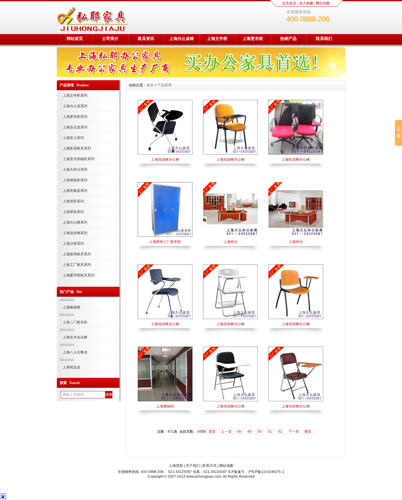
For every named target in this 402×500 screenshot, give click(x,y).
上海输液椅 (71, 307)
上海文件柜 (217, 38)
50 (260, 431)
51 (270, 431)
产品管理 (164, 85)
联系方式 (209, 466)
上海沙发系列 (73, 243)
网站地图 (323, 3)
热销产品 (288, 38)
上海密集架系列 (75, 191)
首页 (150, 85)
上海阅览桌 (71, 367)
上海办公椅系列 (75, 222)
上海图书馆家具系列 (78, 275)
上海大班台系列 (75, 169)
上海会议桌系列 (75, 127)
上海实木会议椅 (75, 337)
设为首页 (289, 3)
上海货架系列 (73, 201)
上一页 (226, 431)
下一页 (293, 431)
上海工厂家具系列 (77, 265)
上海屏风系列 (73, 212)
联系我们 (324, 38)
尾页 (307, 431)
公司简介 (110, 38)
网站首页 (75, 38)
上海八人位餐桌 (75, 352)
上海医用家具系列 (77, 148)
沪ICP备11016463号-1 (266, 472)
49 (249, 431)
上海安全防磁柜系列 (78, 159)
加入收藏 (306, 3)
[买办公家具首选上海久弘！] (201, 75)
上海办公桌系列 (75, 106)
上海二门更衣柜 (75, 322)
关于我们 (193, 466)
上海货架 (176, 466)
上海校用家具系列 (77, 254)
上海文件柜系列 (75, 95)
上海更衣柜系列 (75, 117)
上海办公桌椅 (181, 38)
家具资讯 (146, 38)
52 (280, 431)
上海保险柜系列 (75, 180)
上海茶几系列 (73, 138)
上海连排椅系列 (75, 233)
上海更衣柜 (252, 38)
